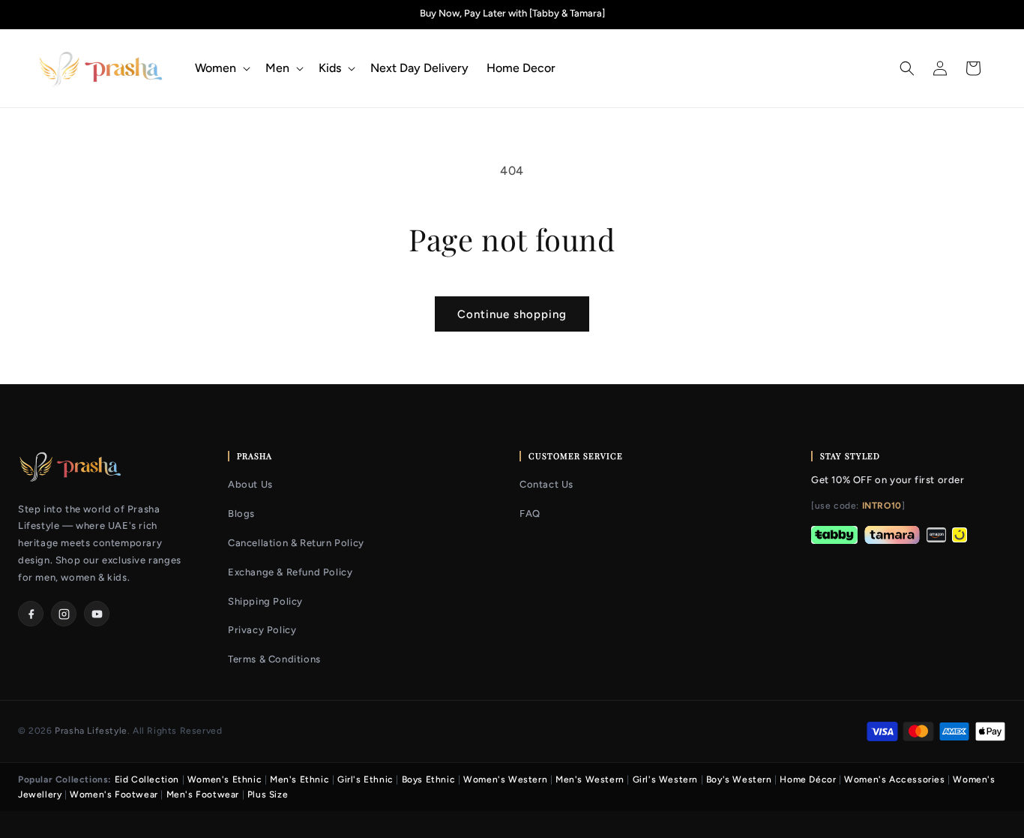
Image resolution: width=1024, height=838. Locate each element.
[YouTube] (96, 613)
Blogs (241, 513)
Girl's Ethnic (365, 779)
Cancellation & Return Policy (296, 542)
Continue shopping (512, 314)
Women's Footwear (114, 794)
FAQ (529, 513)
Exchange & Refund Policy (290, 572)
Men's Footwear (202, 794)
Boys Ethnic (429, 779)
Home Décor (808, 779)
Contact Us (546, 484)
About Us (250, 484)
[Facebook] (30, 613)
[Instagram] (63, 613)
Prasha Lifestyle (91, 730)
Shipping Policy (265, 601)
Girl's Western (665, 779)
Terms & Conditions (274, 659)
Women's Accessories (894, 779)
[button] (221, 69)
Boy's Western (739, 779)
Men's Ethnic (299, 779)
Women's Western (505, 779)
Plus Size (267, 794)
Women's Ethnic (224, 779)
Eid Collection (147, 779)
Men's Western (589, 779)
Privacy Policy (262, 629)
